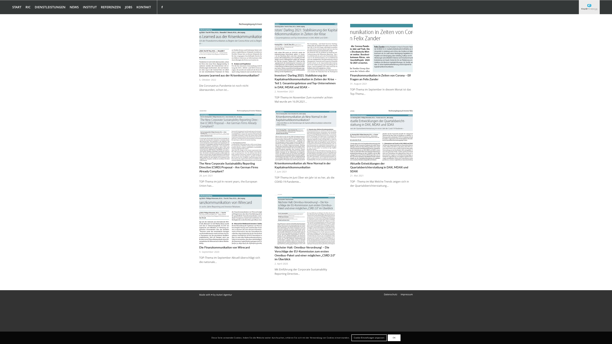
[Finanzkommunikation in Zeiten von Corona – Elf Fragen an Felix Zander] (381, 47)
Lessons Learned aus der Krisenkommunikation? (229, 75)
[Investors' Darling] (589, 7)
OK (394, 337)
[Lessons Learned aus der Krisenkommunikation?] (230, 47)
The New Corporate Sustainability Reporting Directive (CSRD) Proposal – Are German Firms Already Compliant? (228, 167)
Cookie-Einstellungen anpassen (369, 337)
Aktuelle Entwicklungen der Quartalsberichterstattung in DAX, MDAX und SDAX (379, 167)
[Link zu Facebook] (162, 7)
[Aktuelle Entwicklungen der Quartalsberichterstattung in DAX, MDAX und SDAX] (381, 135)
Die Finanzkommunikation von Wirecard (224, 247)
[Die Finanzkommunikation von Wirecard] (230, 219)
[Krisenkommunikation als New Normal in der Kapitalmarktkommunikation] (306, 135)
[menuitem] (16, 7)
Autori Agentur (224, 294)
